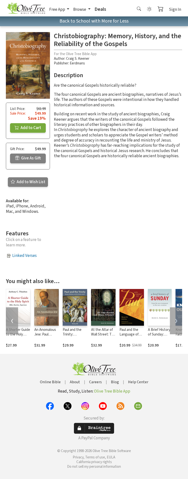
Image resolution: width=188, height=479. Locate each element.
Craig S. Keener (77, 58)
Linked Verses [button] (24, 256)
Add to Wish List (30, 182)
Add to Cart (30, 128)
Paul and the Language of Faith (129, 334)
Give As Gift (30, 158)
